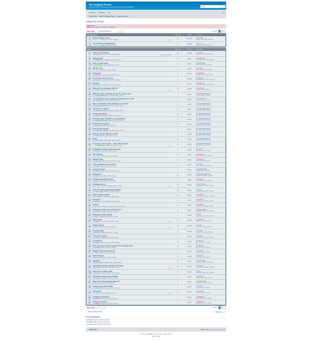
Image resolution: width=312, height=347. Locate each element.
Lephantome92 (99, 288)
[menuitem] (100, 12)
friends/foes (97, 174)
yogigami (97, 242)
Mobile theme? (98, 225)
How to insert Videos (100, 63)
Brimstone (98, 267)
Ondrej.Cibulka (99, 191)
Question (96, 83)
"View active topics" (100, 236)
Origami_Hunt (99, 100)
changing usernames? (101, 297)
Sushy (199, 225)
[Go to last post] (204, 37)
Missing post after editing (102, 215)
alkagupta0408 (202, 209)
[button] (225, 31)
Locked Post (97, 241)
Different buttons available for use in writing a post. (112, 94)
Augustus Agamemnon (204, 174)
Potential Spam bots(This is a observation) (109, 119)
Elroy (96, 283)
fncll (96, 227)
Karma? (96, 205)
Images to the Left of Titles (103, 286)
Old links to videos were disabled (105, 276)
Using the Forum (95, 21)
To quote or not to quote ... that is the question (110, 144)
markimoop (98, 135)
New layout (97, 291)
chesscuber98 (99, 140)
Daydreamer (98, 65)
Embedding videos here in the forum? (107, 210)
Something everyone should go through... (108, 266)
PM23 (96, 216)
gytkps (97, 181)
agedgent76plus (99, 171)
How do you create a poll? (102, 271)
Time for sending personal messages (107, 190)
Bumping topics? (99, 184)
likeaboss (97, 273)
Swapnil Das (201, 58)
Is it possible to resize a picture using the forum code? (113, 99)
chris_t (200, 271)
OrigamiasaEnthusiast (101, 95)
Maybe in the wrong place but (104, 251)
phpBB (149, 334)
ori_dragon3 (98, 196)
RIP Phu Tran (98, 68)
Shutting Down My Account (103, 179)
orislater (97, 176)
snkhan (97, 39)
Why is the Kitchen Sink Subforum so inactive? (110, 104)
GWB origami (98, 262)
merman (97, 125)
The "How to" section (101, 109)
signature (96, 261)
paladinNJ (97, 201)
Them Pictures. (98, 256)
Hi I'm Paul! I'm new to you (103, 78)
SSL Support (97, 154)
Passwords (97, 73)
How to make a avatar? (101, 195)
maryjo (200, 189)
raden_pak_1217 (100, 161)
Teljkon (97, 252)
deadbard (97, 247)
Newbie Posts (98, 159)
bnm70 (97, 257)
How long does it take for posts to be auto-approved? (113, 246)
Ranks (95, 139)
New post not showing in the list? (105, 88)
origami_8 (98, 54)
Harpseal (200, 240)
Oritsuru (97, 237)
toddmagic (98, 85)
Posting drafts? (98, 231)
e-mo (96, 70)
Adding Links (98, 58)
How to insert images (101, 129)
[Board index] (90, 2)
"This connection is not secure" (105, 164)
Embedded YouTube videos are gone (107, 149)
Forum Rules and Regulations (104, 43)
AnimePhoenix (202, 184)
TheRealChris (99, 60)
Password (96, 200)
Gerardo (200, 52)
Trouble (97, 293)
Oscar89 (200, 37)
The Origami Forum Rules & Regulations (104, 27)
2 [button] (222, 31)
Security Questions (100, 114)
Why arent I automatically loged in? (106, 281)
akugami (97, 298)
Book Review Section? (101, 124)
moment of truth (99, 169)
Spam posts (97, 220)
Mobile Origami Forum (101, 38)
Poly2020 (97, 80)
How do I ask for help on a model (105, 134)
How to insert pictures (101, 53)
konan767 (201, 291)
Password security (100, 302)
